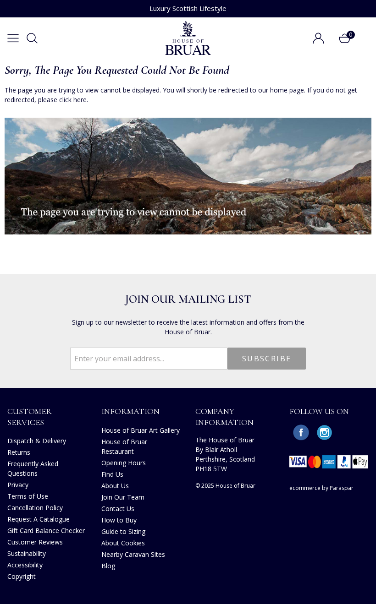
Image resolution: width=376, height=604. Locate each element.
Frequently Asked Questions (32, 468)
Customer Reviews (35, 542)
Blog (108, 565)
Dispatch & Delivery (36, 440)
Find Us (112, 474)
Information (130, 411)
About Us (115, 485)
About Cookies (123, 543)
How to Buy (119, 520)
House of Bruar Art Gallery (140, 430)
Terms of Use (27, 496)
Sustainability (26, 553)
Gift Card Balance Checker (46, 530)
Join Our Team (122, 497)
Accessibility (25, 564)
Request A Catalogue (38, 519)
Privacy (17, 484)
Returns (18, 452)
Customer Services (29, 416)
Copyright (21, 576)
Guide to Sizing (123, 531)
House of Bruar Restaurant (124, 446)
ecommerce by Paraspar (321, 488)
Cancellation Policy (35, 507)
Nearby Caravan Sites (133, 554)
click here (73, 99)
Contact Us (117, 508)
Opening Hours (123, 462)
